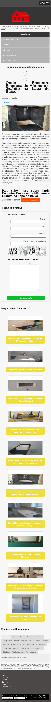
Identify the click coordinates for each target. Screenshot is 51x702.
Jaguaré (24, 641)
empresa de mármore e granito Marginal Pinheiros (25, 555)
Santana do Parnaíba (10, 648)
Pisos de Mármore (9, 60)
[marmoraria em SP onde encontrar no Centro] (25, 604)
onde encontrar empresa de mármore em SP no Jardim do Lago (25, 339)
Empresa (5, 677)
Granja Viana (7, 641)
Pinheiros (14, 644)
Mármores (6, 50)
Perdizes (6, 644)
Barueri (15, 637)
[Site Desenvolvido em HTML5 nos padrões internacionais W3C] (19, 698)
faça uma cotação (30, 200)
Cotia (40, 637)
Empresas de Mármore (10, 39)
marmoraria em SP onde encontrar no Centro (25, 618)
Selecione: (7, 637)
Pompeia (30, 644)
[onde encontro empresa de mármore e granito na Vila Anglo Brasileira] (25, 479)
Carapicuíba (31, 637)
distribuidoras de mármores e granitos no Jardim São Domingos (25, 524)
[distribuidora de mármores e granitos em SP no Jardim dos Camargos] (25, 448)
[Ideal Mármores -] (25, 12)
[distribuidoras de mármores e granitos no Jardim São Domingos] (25, 510)
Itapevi (16, 641)
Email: (43, 226)
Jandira (31, 641)
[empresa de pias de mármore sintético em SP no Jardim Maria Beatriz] (25, 573)
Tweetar (6, 102)
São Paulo (6, 652)
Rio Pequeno (40, 644)
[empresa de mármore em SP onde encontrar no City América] (25, 417)
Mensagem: (34, 264)
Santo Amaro (24, 648)
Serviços (25, 34)
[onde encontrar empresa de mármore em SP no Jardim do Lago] (25, 326)
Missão (4, 680)
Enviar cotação (25, 298)
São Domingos (36, 648)
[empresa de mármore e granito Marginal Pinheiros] (25, 541)
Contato (5, 684)
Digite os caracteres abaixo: (35, 241)
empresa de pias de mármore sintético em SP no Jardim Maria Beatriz (25, 586)
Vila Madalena (31, 652)
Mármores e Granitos (10, 55)
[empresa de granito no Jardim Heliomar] (25, 357)
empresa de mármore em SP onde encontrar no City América (25, 430)
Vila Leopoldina (18, 652)
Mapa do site (6, 687)
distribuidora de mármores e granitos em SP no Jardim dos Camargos (25, 462)
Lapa (38, 641)
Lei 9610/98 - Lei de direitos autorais (24, 668)
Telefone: (42, 234)
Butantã (22, 637)
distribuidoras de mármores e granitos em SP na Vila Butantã (25, 399)
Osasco (45, 641)
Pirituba (22, 644)
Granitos (6, 45)
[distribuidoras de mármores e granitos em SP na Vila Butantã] (25, 386)
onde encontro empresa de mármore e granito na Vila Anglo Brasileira (25, 493)
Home (4, 675)
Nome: (43, 219)
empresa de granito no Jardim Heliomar (25, 370)
